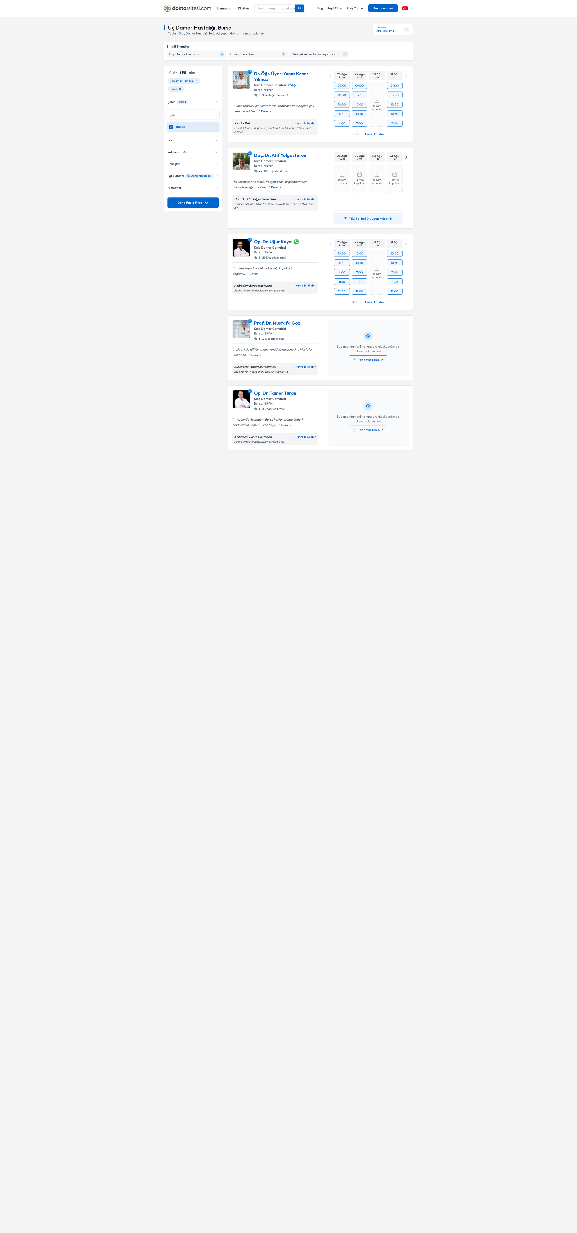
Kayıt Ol (332, 8)
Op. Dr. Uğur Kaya (273, 241)
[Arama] (299, 8)
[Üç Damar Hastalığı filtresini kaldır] (196, 81)
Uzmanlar (224, 8)
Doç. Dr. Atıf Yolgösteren (280, 155)
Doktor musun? (383, 8)
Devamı (266, 111)
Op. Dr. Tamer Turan (275, 393)
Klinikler (243, 8)
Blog (320, 8)
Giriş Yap (353, 8)
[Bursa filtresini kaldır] (180, 89)
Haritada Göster (305, 123)
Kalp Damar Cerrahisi (270, 85)
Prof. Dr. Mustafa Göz (277, 323)
